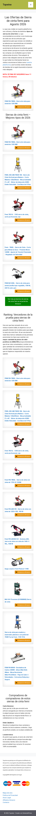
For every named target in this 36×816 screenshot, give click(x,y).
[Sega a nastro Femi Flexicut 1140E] (18, 561)
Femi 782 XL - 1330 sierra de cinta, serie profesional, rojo (17, 216)
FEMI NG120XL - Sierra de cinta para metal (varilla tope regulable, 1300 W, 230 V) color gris (17, 285)
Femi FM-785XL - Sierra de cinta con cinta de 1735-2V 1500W (17, 481)
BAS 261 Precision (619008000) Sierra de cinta (18, 600)
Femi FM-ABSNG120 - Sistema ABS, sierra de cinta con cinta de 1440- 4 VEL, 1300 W (17, 541)
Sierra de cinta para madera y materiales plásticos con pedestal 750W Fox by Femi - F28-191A (16, 634)
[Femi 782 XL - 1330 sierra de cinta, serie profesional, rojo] (18, 205)
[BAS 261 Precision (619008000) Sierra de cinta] (18, 589)
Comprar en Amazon (24, 107)
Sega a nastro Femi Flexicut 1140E (17, 569)
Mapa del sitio (7, 793)
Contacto (6, 802)
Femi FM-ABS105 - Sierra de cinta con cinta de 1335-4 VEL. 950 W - (18, 510)
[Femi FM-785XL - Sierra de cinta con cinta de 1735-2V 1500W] (18, 471)
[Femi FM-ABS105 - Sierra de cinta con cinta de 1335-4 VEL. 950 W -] (18, 500)
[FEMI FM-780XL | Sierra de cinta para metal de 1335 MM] (18, 91)
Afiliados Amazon (9, 800)
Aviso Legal (7, 798)
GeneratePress (27, 813)
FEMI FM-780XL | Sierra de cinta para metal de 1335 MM (17, 102)
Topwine (7, 4)
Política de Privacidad (10, 795)
